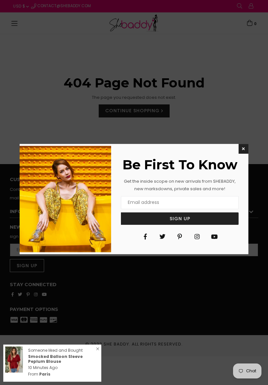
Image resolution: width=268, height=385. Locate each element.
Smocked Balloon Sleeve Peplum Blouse (55, 359)
